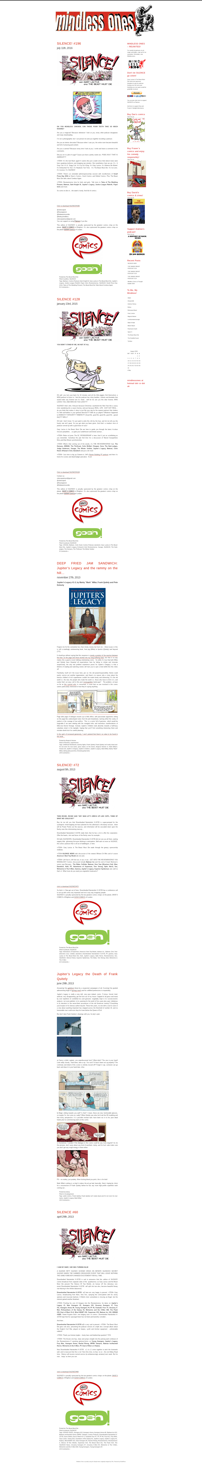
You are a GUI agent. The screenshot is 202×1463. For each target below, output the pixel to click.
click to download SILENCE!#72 (68, 886)
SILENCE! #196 (69, 43)
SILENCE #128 (68, 299)
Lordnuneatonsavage (134, 319)
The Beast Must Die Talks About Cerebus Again (98, 285)
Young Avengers (84, 1447)
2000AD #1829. (68, 1432)
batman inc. (101, 951)
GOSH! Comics (69, 229)
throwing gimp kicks (83, 751)
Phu (113, 1461)
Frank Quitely (91, 744)
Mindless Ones (105, 20)
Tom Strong (101, 958)
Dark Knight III (84, 281)
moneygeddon (88, 682)
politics (66, 279)
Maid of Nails (131, 322)
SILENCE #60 (67, 1212)
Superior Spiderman (82, 958)
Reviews (67, 742)
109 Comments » (64, 753)
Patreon (77, 221)
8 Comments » (64, 551)
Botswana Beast (132, 310)
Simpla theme (97, 1461)
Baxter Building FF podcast (98, 454)
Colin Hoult (78, 545)
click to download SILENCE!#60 (68, 1372)
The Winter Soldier (88, 549)
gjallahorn (71, 988)
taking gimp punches (70, 751)
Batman (65, 281)
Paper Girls (84, 283)
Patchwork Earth (132, 329)
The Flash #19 (109, 1443)
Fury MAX (114, 1436)
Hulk (81, 956)
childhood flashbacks (69, 744)
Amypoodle (131, 301)
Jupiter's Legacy (71, 547)
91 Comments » (64, 287)
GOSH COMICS (79, 897)
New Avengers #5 (81, 1440)
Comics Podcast (74, 281)
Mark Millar (104, 748)
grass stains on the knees (86, 746)
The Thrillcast (77, 549)
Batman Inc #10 (112, 1432)
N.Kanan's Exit (82, 547)
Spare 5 (130, 332)
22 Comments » (64, 962)
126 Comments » (64, 1200)
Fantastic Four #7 (91, 1436)
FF (107, 953)
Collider (72, 953)
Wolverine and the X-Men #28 (68, 1447)
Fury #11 (107, 1436)
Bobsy (129, 307)
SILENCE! (72, 279)
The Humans (68, 549)
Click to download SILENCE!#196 (68, 206)
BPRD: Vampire (82, 1434)
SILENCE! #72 (68, 765)
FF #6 (102, 1436)
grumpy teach (76, 990)
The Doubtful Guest (133, 338)
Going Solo (71, 1438)
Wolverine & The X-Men (109, 1445)
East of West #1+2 (79, 1436)
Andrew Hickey (132, 304)
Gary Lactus (63, 1438)
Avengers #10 (78, 1432)
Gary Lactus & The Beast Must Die (100, 281)
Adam (129, 298)
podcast (66, 543)
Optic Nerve (99, 956)
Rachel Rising (92, 1440)
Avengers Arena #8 (100, 1432)
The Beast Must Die (96, 1443)
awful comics (67, 1196)
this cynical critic (70, 684)
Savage (100, 547)
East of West (68, 1436)
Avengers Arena (88, 1432)
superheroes (74, 742)
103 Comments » (64, 1449)
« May (129, 370)
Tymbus (130, 341)
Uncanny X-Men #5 (93, 1445)
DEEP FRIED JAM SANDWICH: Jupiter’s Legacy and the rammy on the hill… (87, 568)
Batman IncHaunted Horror (67, 1434)
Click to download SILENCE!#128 (68, 472)
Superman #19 (83, 1443)
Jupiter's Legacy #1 (111, 1438)
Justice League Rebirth (72, 283)
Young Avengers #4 (96, 1447)
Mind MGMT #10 (70, 1440)
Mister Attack (131, 325)
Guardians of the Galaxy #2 (84, 1438)
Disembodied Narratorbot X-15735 (94, 953)
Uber (107, 958)
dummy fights (81, 744)
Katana (61, 1440)
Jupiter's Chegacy (72, 748)
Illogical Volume (132, 316)
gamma (111, 953)
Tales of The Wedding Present (72, 285)
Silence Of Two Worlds (69, 1443)
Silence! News (71, 958)
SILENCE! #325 (132, 263)
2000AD (65, 545)
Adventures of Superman (71, 951)
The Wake (93, 958)
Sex (116, 956)
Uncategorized (69, 1194)
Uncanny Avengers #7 (78, 1445)
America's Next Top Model (88, 951)
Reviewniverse (93, 283)
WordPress (123, 1461)
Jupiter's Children (84, 748)
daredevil (97, 545)
